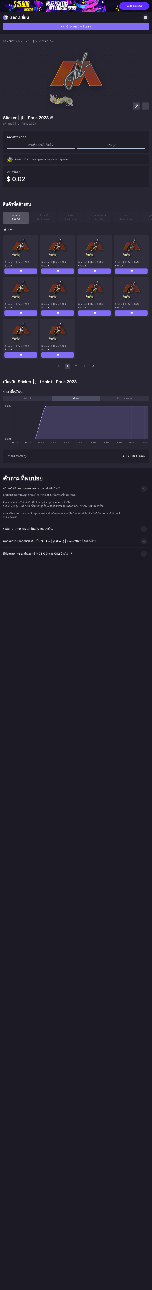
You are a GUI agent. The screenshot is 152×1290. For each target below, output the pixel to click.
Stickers (22, 41)
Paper (53, 41)
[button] (20, 271)
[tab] (27, 398)
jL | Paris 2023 (38, 41)
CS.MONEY (8, 41)
